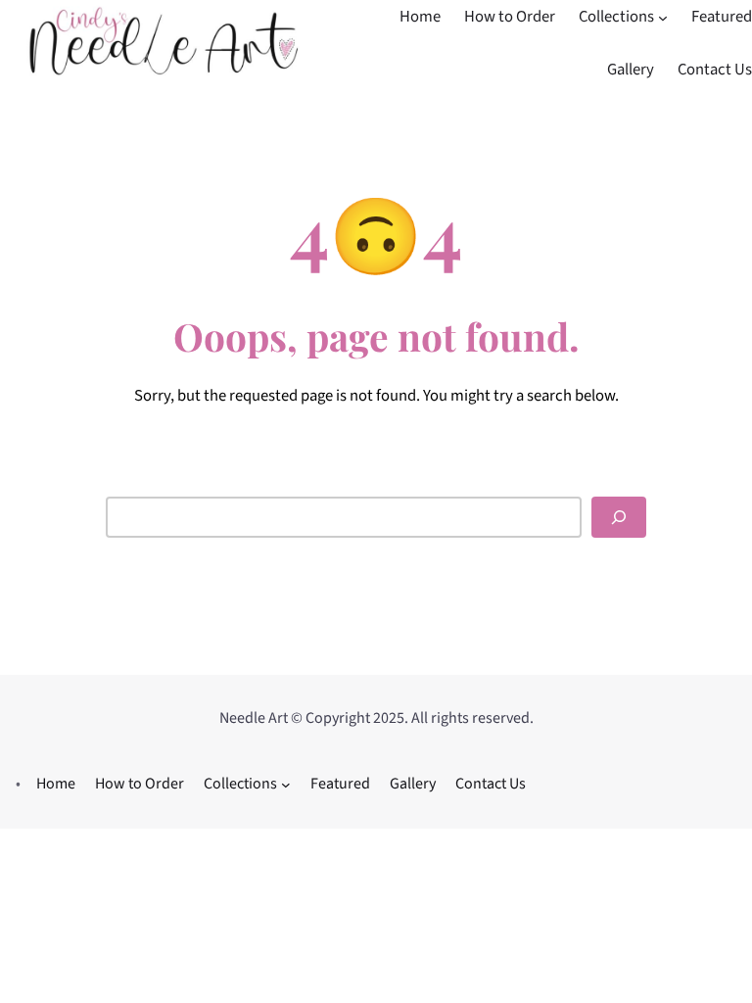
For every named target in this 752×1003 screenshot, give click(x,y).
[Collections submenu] (663, 18)
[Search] (618, 517)
